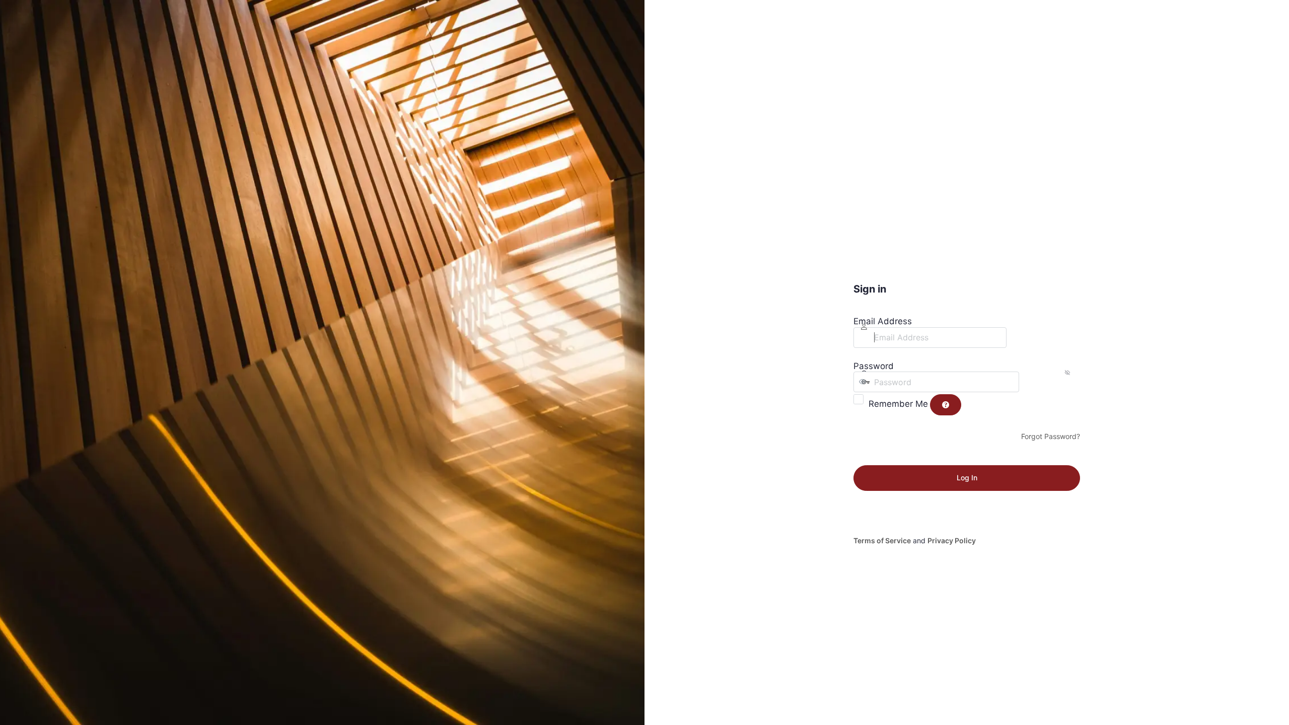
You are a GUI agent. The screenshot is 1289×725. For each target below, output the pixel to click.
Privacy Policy (951, 540)
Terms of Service (882, 540)
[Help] (945, 404)
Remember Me (898, 404)
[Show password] (1029, 382)
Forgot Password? (1050, 436)
